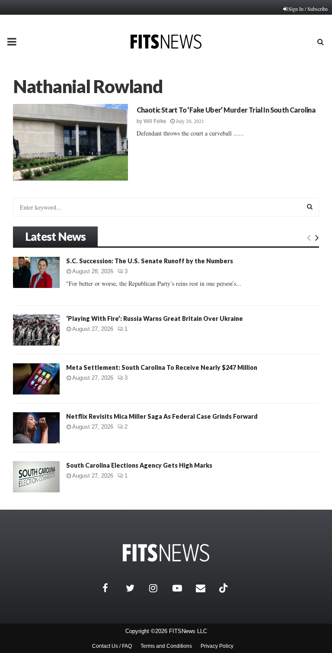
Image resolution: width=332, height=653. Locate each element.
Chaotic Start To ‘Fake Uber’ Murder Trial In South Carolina (226, 110)
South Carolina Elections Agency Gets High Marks (139, 465)
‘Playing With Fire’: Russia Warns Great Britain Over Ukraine (154, 318)
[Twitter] (135, 588)
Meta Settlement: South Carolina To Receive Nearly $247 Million (161, 367)
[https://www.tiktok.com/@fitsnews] (224, 588)
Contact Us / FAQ (112, 646)
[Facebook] (111, 588)
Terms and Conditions (166, 646)
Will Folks (155, 121)
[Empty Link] (309, 237)
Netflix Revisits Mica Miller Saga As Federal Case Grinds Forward (162, 416)
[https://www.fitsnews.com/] (166, 553)
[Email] (205, 588)
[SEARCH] (309, 206)
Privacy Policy (217, 646)
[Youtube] (182, 588)
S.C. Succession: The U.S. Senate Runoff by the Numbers (149, 261)
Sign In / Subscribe (308, 8)
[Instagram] (158, 588)
